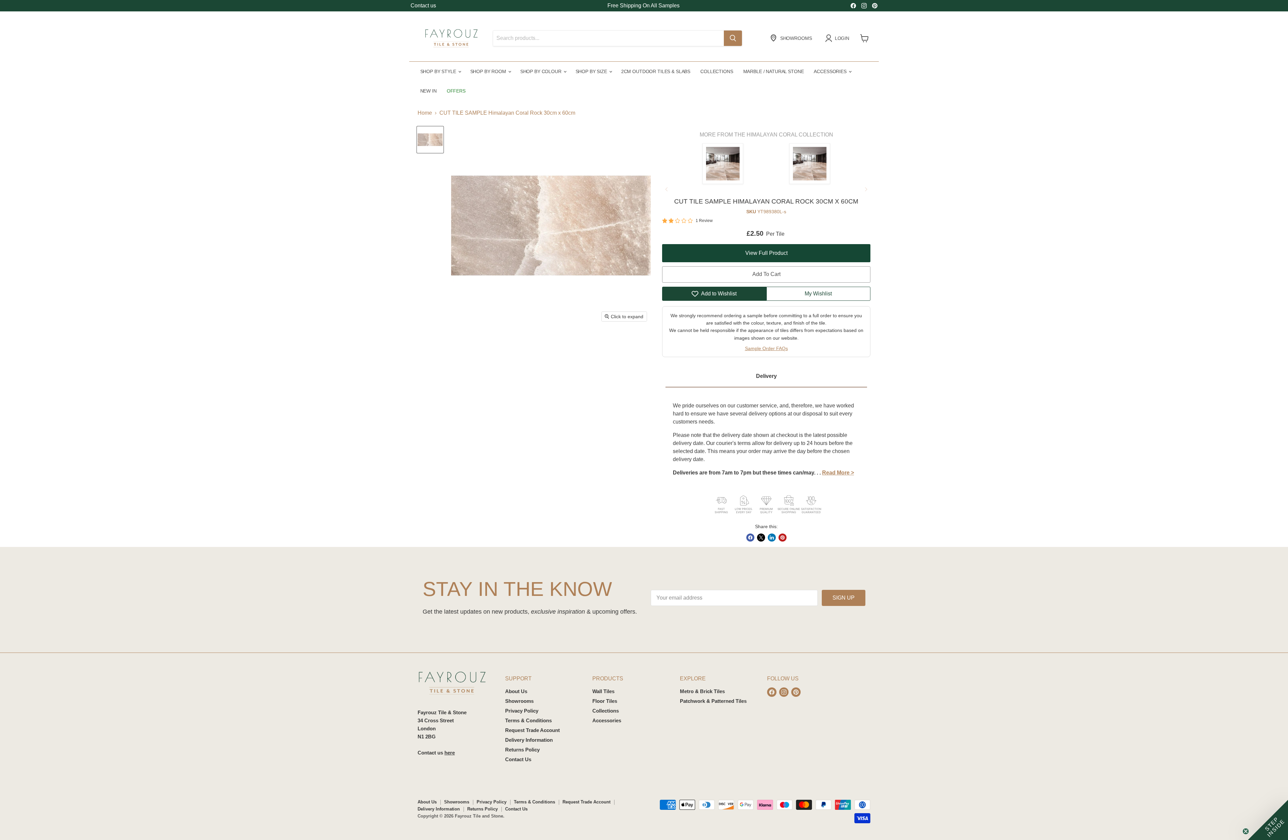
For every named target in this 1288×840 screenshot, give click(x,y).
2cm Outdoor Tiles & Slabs (655, 71)
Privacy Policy (521, 711)
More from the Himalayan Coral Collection (766, 134)
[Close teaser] (1245, 831)
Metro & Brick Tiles (702, 691)
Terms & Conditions (528, 720)
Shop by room (488, 71)
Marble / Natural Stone (773, 71)
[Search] (733, 38)
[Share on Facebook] (750, 538)
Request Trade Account (532, 730)
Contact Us (518, 759)
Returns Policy (522, 749)
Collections (716, 71)
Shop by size (592, 71)
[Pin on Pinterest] (783, 538)
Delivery (766, 376)
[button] (1268, 820)
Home (425, 113)
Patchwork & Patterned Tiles (713, 701)
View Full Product (766, 253)
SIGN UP (844, 598)
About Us (516, 691)
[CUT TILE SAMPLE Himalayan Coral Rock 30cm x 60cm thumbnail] (430, 139)
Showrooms (519, 701)
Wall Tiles (603, 691)
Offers (456, 91)
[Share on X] (761, 538)
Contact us (423, 5)
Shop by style (439, 71)
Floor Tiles (604, 701)
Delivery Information (529, 740)
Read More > (838, 472)
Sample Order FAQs (766, 348)
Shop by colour (541, 71)
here (449, 752)
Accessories (831, 71)
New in (428, 91)
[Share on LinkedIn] (772, 538)
